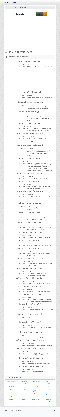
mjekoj (11, 397)
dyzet (48, 386)
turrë (23, 399)
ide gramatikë (11, 394)
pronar (36, 397)
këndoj (36, 394)
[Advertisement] (30, 32)
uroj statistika (36, 399)
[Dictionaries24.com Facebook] (54, 410)
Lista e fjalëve (13, 7)
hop (49, 389)
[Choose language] (39, 14)
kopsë (23, 394)
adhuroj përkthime (11, 381)
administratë (36, 381)
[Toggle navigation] (53, 2)
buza (23, 386)
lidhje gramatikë (49, 394)
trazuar (11, 399)
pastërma (23, 397)
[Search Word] (45, 14)
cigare (36, 386)
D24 (6, 7)
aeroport (11, 386)
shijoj (48, 397)
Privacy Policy (8, 414)
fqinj (11, 389)
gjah (23, 389)
